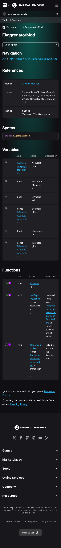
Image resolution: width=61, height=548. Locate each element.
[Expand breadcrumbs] (21, 27)
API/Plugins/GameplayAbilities (41, 58)
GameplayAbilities (30, 83)
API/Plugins (15, 58)
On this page (10, 44)
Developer (12, 27)
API (4, 58)
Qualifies (34, 283)
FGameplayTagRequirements (22, 215)
